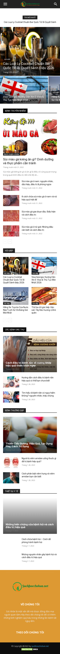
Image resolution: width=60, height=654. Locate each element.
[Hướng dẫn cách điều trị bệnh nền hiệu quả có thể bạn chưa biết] (11, 381)
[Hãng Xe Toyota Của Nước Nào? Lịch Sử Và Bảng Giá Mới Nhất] (15, 296)
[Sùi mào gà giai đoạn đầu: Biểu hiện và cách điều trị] (11, 215)
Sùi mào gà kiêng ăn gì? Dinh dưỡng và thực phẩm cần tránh (28, 161)
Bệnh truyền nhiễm (11, 154)
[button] (5, 4)
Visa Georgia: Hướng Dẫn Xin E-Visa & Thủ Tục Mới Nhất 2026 (44, 280)
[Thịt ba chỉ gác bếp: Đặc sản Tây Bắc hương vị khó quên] (44, 296)
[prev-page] (5, 242)
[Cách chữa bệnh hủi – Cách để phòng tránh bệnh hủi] (11, 543)
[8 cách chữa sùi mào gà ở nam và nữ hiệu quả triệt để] (11, 200)
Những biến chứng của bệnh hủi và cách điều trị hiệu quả (30, 526)
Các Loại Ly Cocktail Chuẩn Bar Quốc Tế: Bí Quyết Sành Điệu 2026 (13, 280)
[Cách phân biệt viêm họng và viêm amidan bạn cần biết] (11, 478)
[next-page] (10, 242)
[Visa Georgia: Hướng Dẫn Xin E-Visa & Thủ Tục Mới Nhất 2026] (24, 90)
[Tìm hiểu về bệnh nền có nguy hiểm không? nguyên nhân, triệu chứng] (11, 397)
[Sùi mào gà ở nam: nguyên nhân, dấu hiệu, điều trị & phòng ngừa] (11, 185)
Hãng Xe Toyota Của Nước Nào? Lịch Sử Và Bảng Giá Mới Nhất (15, 310)
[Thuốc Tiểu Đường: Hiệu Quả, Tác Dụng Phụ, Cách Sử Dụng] (30, 435)
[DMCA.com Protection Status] (30, 650)
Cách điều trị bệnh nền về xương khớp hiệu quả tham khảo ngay (28, 364)
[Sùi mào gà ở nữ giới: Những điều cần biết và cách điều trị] (11, 231)
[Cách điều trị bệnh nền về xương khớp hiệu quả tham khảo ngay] (30, 354)
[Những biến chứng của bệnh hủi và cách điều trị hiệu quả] (30, 516)
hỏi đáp (7, 59)
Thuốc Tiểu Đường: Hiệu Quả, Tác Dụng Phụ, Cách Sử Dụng (29, 445)
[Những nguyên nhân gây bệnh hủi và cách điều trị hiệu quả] (11, 558)
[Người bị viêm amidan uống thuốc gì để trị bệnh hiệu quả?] (11, 462)
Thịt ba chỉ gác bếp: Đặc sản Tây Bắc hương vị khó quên (44, 310)
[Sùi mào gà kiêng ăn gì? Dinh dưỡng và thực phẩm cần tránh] (30, 136)
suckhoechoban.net (40, 646)
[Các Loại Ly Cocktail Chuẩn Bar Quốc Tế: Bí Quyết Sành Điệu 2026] (30, 51)
